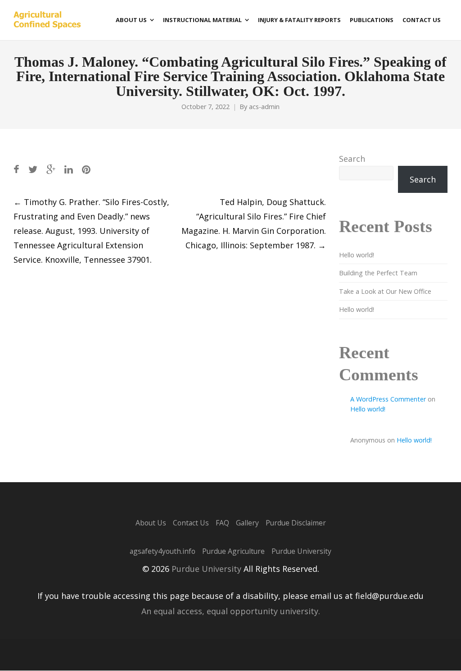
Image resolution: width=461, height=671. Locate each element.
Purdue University (301, 551)
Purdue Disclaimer (296, 523)
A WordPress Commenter (388, 399)
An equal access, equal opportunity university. (230, 611)
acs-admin (264, 106)
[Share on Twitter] (32, 169)
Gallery (247, 523)
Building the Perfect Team (378, 273)
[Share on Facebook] (16, 169)
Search (352, 158)
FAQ (222, 523)
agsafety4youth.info (162, 551)
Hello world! (356, 255)
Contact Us (191, 523)
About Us (151, 523)
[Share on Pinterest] (86, 169)
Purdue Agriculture (233, 551)
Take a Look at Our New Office (385, 291)
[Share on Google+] (50, 169)
